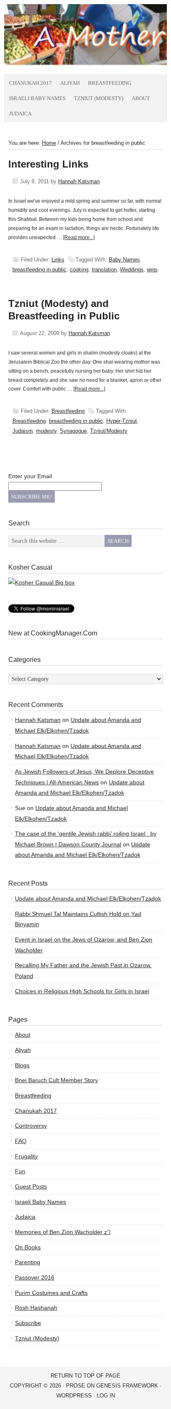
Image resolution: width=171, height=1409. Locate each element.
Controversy (31, 1125)
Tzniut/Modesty (108, 431)
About (141, 98)
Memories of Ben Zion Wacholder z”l (62, 1232)
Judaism (22, 431)
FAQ (21, 1141)
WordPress (74, 1395)
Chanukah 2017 (30, 83)
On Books (28, 1247)
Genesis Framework (127, 1386)
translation (104, 269)
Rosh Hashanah (36, 1307)
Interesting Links (48, 164)
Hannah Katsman (79, 181)
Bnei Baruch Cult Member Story (56, 1080)
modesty (46, 431)
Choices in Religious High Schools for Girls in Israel (82, 991)
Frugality (26, 1156)
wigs (152, 269)
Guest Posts (31, 1186)
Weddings (132, 269)
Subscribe (28, 1323)
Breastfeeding (109, 83)
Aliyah (70, 83)
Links (57, 259)
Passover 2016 (34, 1277)
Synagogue (73, 431)
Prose (75, 1386)
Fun (20, 1171)
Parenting (27, 1262)
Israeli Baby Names (37, 98)
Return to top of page (85, 1376)
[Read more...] (79, 237)
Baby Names (124, 259)
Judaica (20, 113)
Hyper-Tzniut (121, 421)
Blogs (22, 1065)
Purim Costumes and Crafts (51, 1292)
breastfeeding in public (39, 269)
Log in (106, 1395)
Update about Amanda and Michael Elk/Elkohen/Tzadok (88, 898)
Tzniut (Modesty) (98, 98)
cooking (79, 269)
